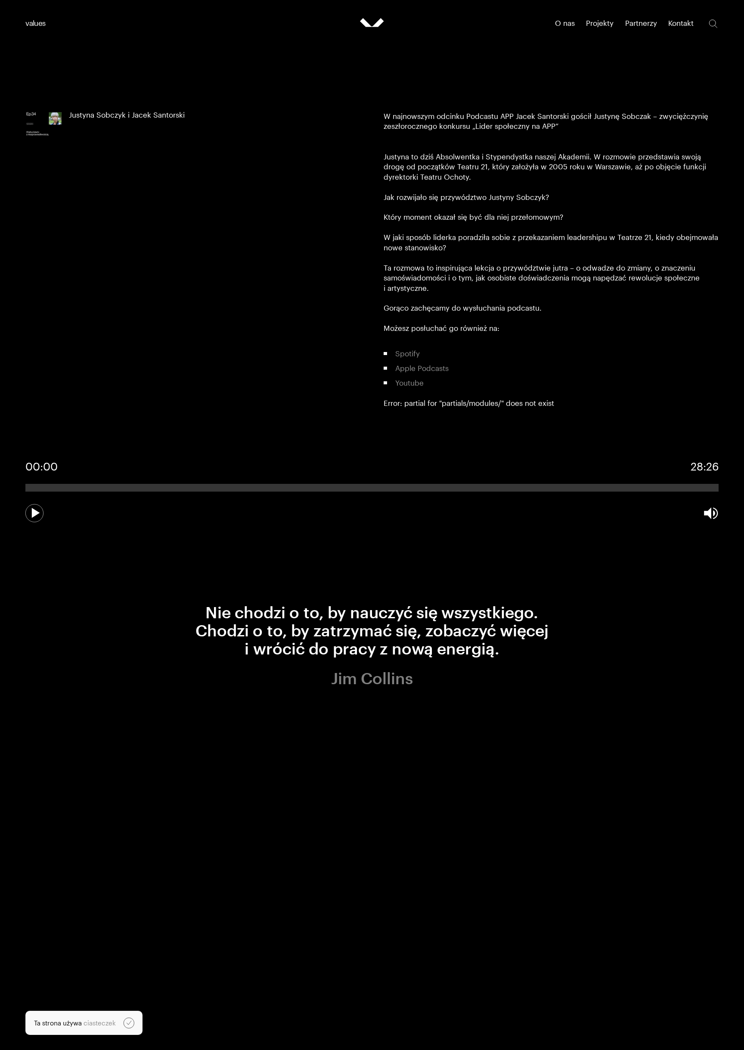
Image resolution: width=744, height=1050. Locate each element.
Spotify (407, 353)
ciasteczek (100, 1023)
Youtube (409, 382)
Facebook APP (524, 1033)
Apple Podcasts (422, 368)
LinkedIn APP (522, 1025)
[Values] (372, 23)
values (35, 23)
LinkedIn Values (526, 1017)
